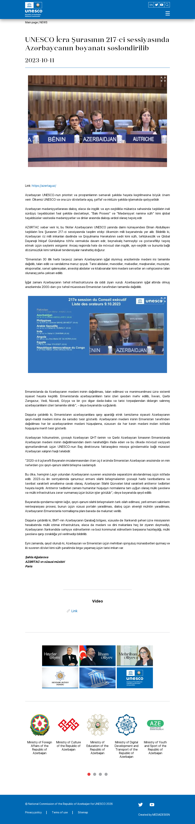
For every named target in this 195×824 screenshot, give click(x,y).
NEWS (43, 22)
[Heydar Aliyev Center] (60, 655)
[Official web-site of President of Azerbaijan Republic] (97, 655)
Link (74, 611)
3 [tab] (100, 774)
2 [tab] (94, 774)
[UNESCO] (97, 677)
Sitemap (83, 812)
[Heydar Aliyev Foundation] (60, 677)
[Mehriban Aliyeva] (135, 655)
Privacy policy (33, 812)
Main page (31, 22)
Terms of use (60, 812)
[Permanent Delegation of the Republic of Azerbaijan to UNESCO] (135, 677)
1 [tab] (88, 774)
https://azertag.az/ (44, 186)
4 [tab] (106, 774)
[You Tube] (152, 805)
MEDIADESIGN (161, 814)
